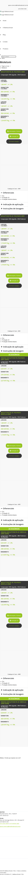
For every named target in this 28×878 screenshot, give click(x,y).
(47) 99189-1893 (14, 823)
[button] (14, 131)
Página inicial (5, 66)
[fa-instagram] (5, 2)
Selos (3, 58)
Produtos (5, 49)
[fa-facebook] (0, 2)
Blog (4, 35)
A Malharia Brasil (8, 28)
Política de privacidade (7, 851)
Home (4, 20)
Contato (5, 42)
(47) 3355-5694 (4, 823)
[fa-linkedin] (2, 2)
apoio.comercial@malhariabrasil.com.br (10, 826)
